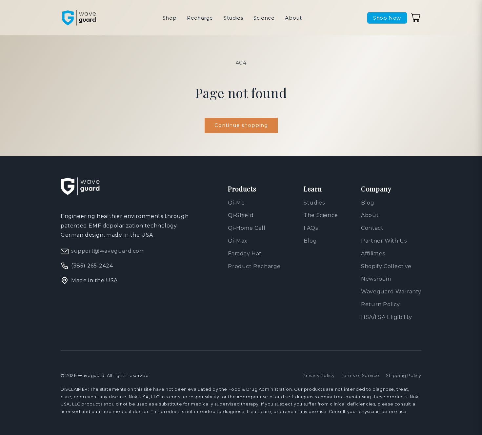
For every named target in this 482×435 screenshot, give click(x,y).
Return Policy (380, 304)
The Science (321, 215)
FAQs (311, 228)
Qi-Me (236, 203)
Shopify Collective (386, 266)
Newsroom (376, 279)
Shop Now (387, 18)
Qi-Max (238, 241)
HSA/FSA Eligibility (386, 317)
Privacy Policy (318, 375)
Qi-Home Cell (246, 228)
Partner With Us (384, 241)
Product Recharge (254, 266)
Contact (372, 228)
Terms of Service (360, 375)
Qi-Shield (240, 215)
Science (263, 18)
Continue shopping (241, 125)
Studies (233, 18)
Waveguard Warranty (391, 291)
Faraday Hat (245, 253)
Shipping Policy (403, 375)
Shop (169, 18)
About (293, 18)
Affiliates (373, 253)
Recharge (200, 18)
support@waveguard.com (108, 251)
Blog (310, 241)
